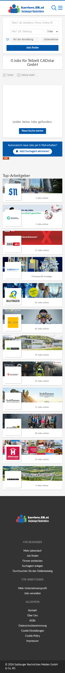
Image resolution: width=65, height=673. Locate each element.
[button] (8, 39)
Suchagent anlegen (32, 566)
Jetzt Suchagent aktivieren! (34, 151)
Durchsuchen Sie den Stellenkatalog (33, 571)
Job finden (32, 556)
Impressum (32, 641)
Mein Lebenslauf (32, 551)
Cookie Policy (32, 636)
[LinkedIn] (38, 532)
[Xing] (33, 532)
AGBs (32, 620)
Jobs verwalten (32, 593)
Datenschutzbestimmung (33, 626)
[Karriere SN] (26, 8)
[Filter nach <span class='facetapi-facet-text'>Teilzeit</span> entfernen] (4, 75)
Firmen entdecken (33, 561)
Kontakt (32, 610)
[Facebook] (27, 532)
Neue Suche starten (32, 131)
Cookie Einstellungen (32, 631)
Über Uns (32, 615)
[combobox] (34, 23)
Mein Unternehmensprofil (32, 588)
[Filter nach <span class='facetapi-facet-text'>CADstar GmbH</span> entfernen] (18, 75)
